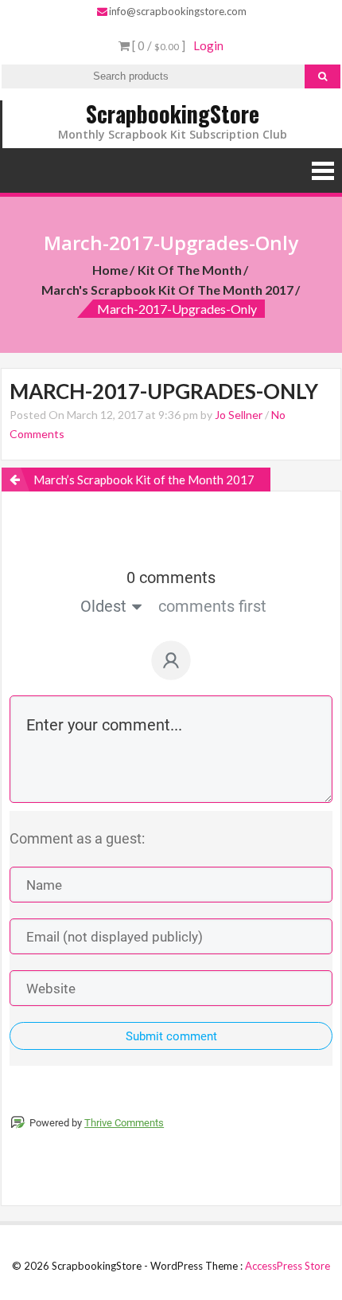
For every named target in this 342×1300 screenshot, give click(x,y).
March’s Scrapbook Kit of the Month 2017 (144, 479)
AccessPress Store (287, 1265)
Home (110, 269)
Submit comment (171, 1036)
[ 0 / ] (157, 45)
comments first (212, 606)
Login (208, 45)
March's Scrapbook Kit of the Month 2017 (167, 289)
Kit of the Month (190, 269)
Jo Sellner (238, 414)
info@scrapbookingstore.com (178, 11)
